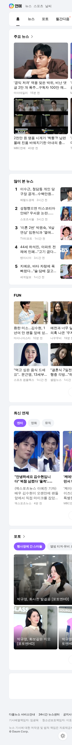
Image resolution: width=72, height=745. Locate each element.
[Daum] (12, 6)
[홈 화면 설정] (62, 735)
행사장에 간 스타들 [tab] (29, 546)
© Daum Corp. (19, 731)
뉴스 (28, 6)
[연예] (18, 6)
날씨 (48, 6)
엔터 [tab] (20, 423)
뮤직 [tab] (48, 423)
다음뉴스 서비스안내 (22, 714)
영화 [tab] (34, 423)
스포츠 (38, 6)
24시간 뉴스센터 (49, 714)
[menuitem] (17, 19)
